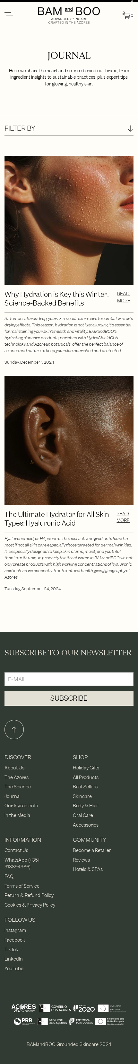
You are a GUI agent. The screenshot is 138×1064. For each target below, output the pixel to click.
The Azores (16, 777)
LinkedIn (13, 959)
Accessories (86, 825)
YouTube (13, 968)
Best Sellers (85, 787)
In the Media (17, 815)
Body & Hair (85, 805)
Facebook (14, 940)
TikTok (11, 949)
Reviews (81, 860)
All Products (86, 777)
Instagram (15, 930)
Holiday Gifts (86, 768)
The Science (17, 787)
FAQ (8, 876)
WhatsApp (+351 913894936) (21, 863)
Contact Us (16, 850)
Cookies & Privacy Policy (29, 905)
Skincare (82, 796)
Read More (123, 297)
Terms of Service (21, 886)
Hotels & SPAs (88, 869)
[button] (20, 15)
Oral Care (83, 815)
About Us (14, 768)
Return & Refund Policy (29, 895)
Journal (12, 796)
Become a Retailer (92, 850)
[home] (69, 15)
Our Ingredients (21, 805)
